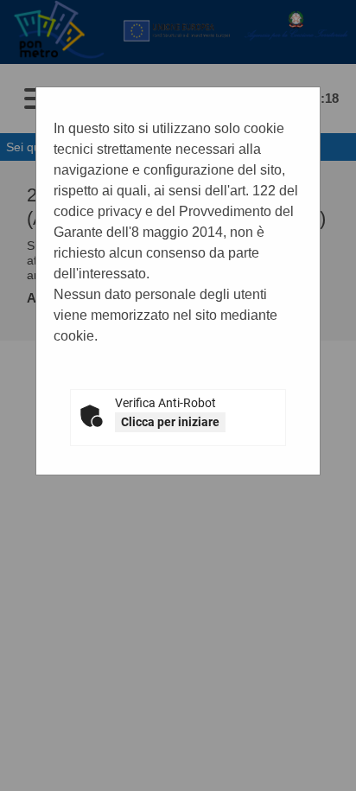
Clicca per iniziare (170, 422)
